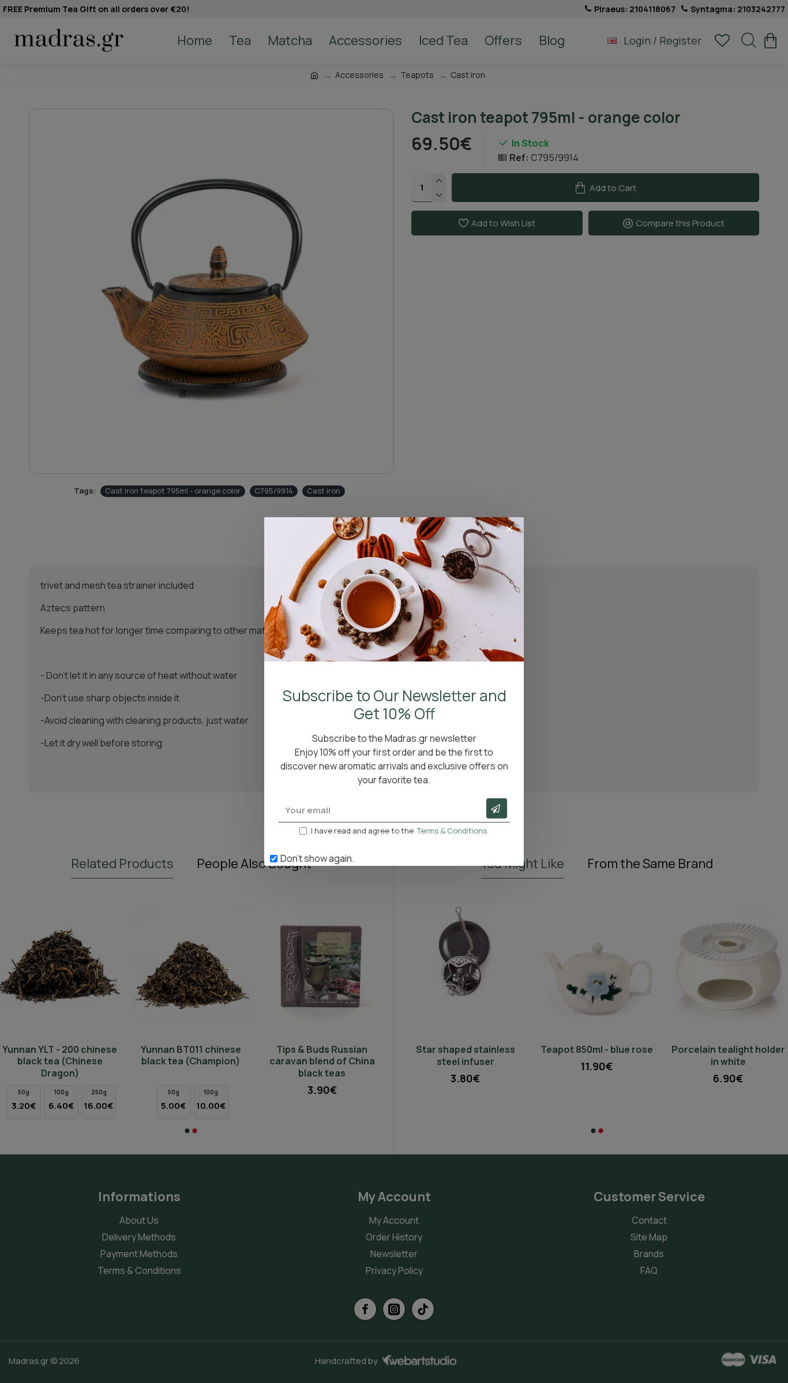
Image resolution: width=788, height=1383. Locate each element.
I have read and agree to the (399, 830)
